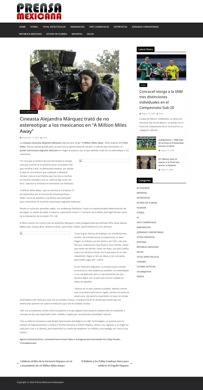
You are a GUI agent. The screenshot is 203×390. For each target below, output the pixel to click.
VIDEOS (140, 276)
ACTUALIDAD (143, 188)
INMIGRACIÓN (77, 26)
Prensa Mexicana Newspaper (49, 382)
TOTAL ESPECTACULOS (54, 26)
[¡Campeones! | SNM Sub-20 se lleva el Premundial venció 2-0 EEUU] (146, 145)
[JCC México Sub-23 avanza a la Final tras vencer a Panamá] (146, 164)
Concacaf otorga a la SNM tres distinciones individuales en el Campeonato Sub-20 (161, 99)
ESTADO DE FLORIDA (56, 33)
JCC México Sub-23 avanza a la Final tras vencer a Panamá (168, 162)
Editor (45, 137)
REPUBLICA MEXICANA (30, 33)
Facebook (141, 207)
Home (22, 26)
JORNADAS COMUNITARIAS (145, 26)
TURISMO (141, 261)
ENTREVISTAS (120, 26)
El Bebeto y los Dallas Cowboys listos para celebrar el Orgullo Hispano (105, 363)
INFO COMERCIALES (99, 26)
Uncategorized (144, 271)
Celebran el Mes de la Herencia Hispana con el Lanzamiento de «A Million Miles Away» (46, 363)
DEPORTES (77, 33)
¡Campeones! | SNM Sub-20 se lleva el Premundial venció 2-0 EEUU (171, 142)
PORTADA (141, 242)
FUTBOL (34, 26)
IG (138, 217)
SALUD (90, 33)
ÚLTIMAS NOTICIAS (146, 266)
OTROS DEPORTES (146, 237)
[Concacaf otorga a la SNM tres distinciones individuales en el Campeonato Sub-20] (161, 67)
